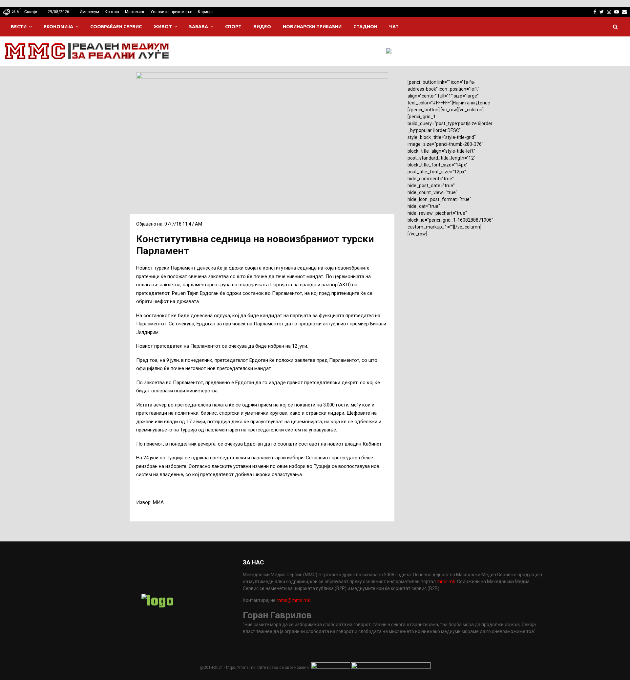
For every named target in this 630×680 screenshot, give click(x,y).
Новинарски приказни (312, 26)
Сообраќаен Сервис (116, 26)
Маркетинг (135, 12)
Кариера (206, 12)
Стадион (365, 26)
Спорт (233, 26)
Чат (394, 26)
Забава (198, 26)
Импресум (89, 12)
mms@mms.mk (293, 600)
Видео (262, 26)
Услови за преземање (171, 12)
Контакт (112, 12)
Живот (163, 26)
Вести (19, 26)
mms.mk (446, 581)
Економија (58, 26)
